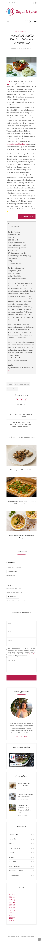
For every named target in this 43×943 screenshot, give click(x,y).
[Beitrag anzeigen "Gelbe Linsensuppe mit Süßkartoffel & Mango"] (21, 521)
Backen (21, 857)
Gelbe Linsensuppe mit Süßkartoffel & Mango (21, 536)
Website (11, 640)
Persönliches (21, 875)
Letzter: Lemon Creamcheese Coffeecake (21, 415)
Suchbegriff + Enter (12, 3)
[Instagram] (26, 21)
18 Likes (22, 404)
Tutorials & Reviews (21, 870)
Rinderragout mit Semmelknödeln (21, 470)
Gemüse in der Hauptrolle (21, 384)
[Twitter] (17, 399)
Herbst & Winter (12, 388)
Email (10, 632)
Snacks (21, 843)
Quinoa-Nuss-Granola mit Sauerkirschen (25, 795)
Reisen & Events (21, 866)
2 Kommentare (22, 395)
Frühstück (21, 839)
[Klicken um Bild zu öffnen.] (21, 67)
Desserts (21, 852)
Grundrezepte (21, 834)
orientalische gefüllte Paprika (17, 144)
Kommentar (12, 661)
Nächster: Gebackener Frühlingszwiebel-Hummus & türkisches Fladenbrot (21, 425)
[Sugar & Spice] (21, 11)
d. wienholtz (11, 563)
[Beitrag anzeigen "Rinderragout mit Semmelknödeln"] (21, 455)
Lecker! (11, 370)
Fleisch (10, 384)
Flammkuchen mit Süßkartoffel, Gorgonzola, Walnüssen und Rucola (21, 502)
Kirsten (14, 48)
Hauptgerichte (22, 31)
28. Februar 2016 (26, 48)
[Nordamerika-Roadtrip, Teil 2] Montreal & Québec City (24, 808)
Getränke (21, 861)
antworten (12, 571)
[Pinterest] (25, 399)
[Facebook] (30, 21)
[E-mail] (34, 21)
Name (10, 623)
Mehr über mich (21, 736)
